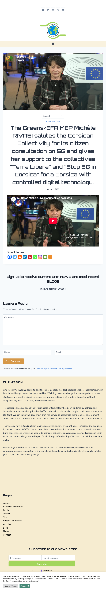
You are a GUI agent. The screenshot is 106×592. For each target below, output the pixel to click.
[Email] (45, 257)
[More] (50, 257)
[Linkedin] (25, 257)
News (6, 531)
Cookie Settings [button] (11, 586)
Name (8, 352)
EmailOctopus (47, 571)
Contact (7, 534)
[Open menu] (53, 43)
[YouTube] (63, 10)
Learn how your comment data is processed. (54, 369)
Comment (10, 317)
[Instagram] (53, 10)
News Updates (53, 122)
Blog (5, 527)
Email (59, 352)
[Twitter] (48, 10)
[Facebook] (43, 10)
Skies (5, 517)
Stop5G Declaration (13, 506)
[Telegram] (58, 10)
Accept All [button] (25, 586)
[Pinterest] (30, 257)
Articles (7, 524)
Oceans (6, 513)
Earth (6, 510)
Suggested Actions (12, 520)
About (6, 503)
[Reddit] (20, 257)
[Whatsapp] (35, 257)
